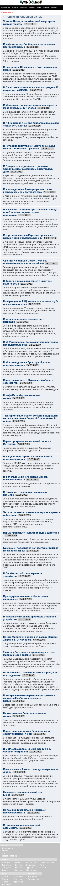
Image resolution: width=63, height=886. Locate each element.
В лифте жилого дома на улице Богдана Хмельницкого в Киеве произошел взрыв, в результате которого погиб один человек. (31, 801)
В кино (18, 862)
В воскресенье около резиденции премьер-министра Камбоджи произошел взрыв (29, 698)
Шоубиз (18, 865)
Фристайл (18, 882)
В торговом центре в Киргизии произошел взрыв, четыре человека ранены (28, 236)
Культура (5, 867)
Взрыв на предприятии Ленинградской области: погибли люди (26, 732)
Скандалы (15, 7)
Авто (42, 865)
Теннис (4, 882)
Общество (31, 862)
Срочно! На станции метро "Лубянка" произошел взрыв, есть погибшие (25, 262)
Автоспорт (18, 879)
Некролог (54, 7)
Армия (39, 7)
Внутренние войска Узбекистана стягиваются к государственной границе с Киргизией (27, 817)
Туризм (29, 867)
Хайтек (43, 867)
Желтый (18, 867)
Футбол (4, 877)
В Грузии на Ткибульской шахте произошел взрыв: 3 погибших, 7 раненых (29, 147)
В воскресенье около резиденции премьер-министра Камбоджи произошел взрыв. (31, 706)
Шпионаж (46, 7)
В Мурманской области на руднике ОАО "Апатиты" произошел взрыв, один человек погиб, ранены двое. (31, 388)
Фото (3, 853)
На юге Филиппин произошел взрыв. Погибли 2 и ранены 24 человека (30, 638)
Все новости (7, 848)
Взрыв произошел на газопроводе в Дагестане (31, 532)
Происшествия (47, 862)
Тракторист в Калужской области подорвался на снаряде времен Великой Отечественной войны (30, 418)
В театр (5, 870)
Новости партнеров (10, 856)
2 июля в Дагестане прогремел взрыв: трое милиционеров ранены (29, 653)
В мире (4, 851)
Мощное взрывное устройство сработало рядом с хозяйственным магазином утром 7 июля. (29, 644)
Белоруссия (33, 879)
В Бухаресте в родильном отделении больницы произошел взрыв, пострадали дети (28, 169)
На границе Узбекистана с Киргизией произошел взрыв (24, 811)
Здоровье (32, 7)
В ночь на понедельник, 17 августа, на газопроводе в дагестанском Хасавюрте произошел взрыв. (31, 540)
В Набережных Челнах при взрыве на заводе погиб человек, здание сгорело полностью (30, 212)
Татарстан (32, 877)
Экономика (6, 865)
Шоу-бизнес (23, 7)
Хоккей (4, 879)
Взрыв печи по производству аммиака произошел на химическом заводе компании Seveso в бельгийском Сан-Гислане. (30, 722)
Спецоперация (5, 7)
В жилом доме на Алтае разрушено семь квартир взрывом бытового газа (27, 190)
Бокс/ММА (6, 884)
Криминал (31, 865)
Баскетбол (18, 877)
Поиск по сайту (8, 12)
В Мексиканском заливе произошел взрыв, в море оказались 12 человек (30, 106)
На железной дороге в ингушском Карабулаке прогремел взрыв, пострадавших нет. (27, 449)
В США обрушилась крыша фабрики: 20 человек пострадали (27, 750)
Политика (5, 862)
